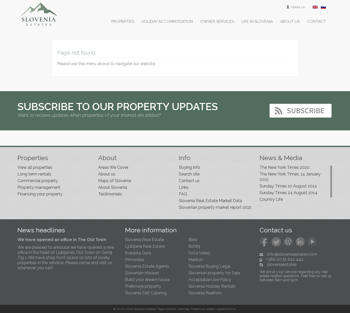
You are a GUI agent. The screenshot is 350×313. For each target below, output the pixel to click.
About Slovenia (112, 187)
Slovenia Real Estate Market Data (210, 200)
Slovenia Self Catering (146, 292)
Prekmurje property (143, 286)
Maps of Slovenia (114, 180)
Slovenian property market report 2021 (215, 207)
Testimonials (110, 194)
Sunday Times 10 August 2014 (288, 186)
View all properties (34, 167)
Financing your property (40, 194)
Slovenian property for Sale (214, 272)
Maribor (195, 259)
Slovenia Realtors (204, 292)
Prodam (196, 309)
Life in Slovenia (257, 21)
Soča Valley (199, 253)
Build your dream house (147, 279)
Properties (122, 21)
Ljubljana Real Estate (145, 246)
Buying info (189, 167)
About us (297, 7)
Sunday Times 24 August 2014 (288, 192)
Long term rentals (34, 174)
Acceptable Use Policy (209, 279)
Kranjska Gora (138, 253)
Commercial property (37, 180)
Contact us (189, 180)
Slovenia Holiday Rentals (211, 286)
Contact (316, 21)
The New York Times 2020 (285, 167)
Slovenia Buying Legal (209, 266)
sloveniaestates (282, 264)
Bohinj (194, 246)
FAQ (183, 194)
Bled (192, 239)
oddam (210, 309)
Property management (38, 187)
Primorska (134, 259)
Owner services (217, 21)
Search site (189, 174)
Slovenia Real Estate (144, 239)
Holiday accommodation (167, 21)
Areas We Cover (113, 167)
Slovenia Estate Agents (147, 266)
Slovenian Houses (142, 272)
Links (184, 187)
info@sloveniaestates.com (292, 254)
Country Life (271, 199)
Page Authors (167, 309)
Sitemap (183, 309)
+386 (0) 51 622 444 (285, 259)
